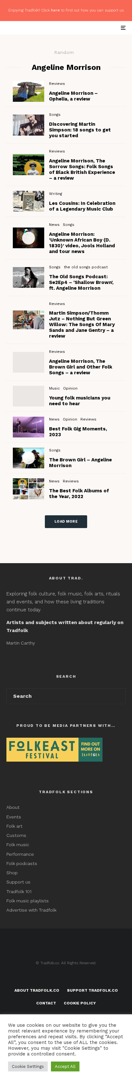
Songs (55, 114)
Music (54, 388)
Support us (18, 881)
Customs (16, 835)
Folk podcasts (21, 863)
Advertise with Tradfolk (31, 910)
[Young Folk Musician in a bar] (28, 396)
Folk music (17, 844)
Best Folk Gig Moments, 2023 (78, 431)
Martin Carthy (20, 642)
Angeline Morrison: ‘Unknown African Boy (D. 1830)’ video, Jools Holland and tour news (82, 242)
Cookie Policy (80, 1003)
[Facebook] (53, 977)
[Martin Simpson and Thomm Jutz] (28, 319)
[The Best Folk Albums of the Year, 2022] (28, 488)
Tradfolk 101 (18, 891)
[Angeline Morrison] (28, 91)
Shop (12, 872)
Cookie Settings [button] (28, 1066)
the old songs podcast (86, 267)
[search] (118, 696)
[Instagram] (78, 977)
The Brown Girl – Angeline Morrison (80, 462)
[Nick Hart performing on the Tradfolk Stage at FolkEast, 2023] (28, 427)
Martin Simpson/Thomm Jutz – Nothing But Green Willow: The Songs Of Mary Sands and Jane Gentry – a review (82, 324)
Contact (46, 1003)
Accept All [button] (65, 1066)
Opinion (70, 388)
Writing (55, 193)
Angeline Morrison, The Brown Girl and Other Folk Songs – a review (80, 367)
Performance (20, 854)
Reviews (57, 83)
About (13, 807)
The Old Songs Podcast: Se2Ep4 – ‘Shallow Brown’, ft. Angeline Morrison (81, 282)
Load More (66, 521)
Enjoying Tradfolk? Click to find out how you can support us (66, 10)
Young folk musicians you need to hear (79, 400)
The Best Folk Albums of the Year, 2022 (79, 493)
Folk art (15, 826)
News (54, 224)
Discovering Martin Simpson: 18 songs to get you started (80, 129)
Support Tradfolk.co (92, 990)
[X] (66, 977)
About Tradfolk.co (36, 990)
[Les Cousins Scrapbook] (28, 201)
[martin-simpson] (28, 125)
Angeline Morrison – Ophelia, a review (73, 96)
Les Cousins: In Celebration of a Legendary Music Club (82, 206)
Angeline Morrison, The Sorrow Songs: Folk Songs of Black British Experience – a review (82, 169)
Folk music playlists (27, 900)
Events (13, 816)
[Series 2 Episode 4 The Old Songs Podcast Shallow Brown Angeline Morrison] (28, 277)
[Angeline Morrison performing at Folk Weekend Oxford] (28, 362)
